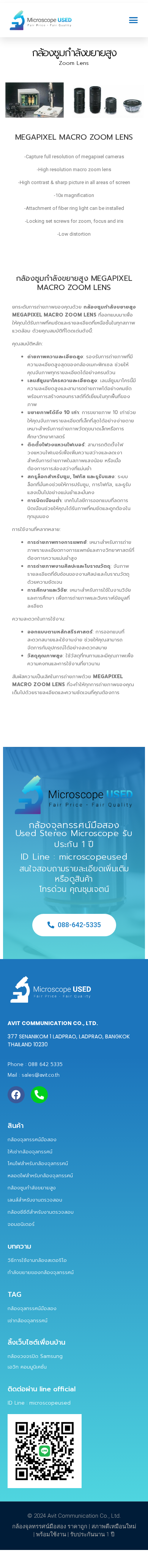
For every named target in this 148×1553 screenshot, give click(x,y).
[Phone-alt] (39, 1094)
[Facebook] (16, 1094)
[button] (133, 20)
